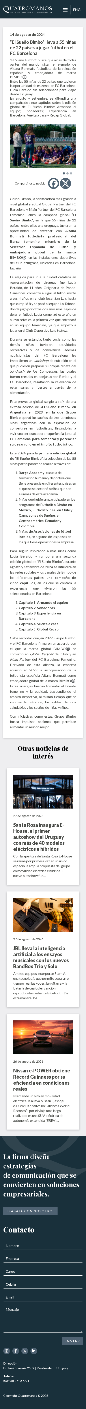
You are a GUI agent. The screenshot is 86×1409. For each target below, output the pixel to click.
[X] (65, 183)
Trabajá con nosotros (30, 1211)
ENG (76, 9)
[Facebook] (53, 183)
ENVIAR (72, 1341)
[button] (64, 173)
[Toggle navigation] (65, 9)
